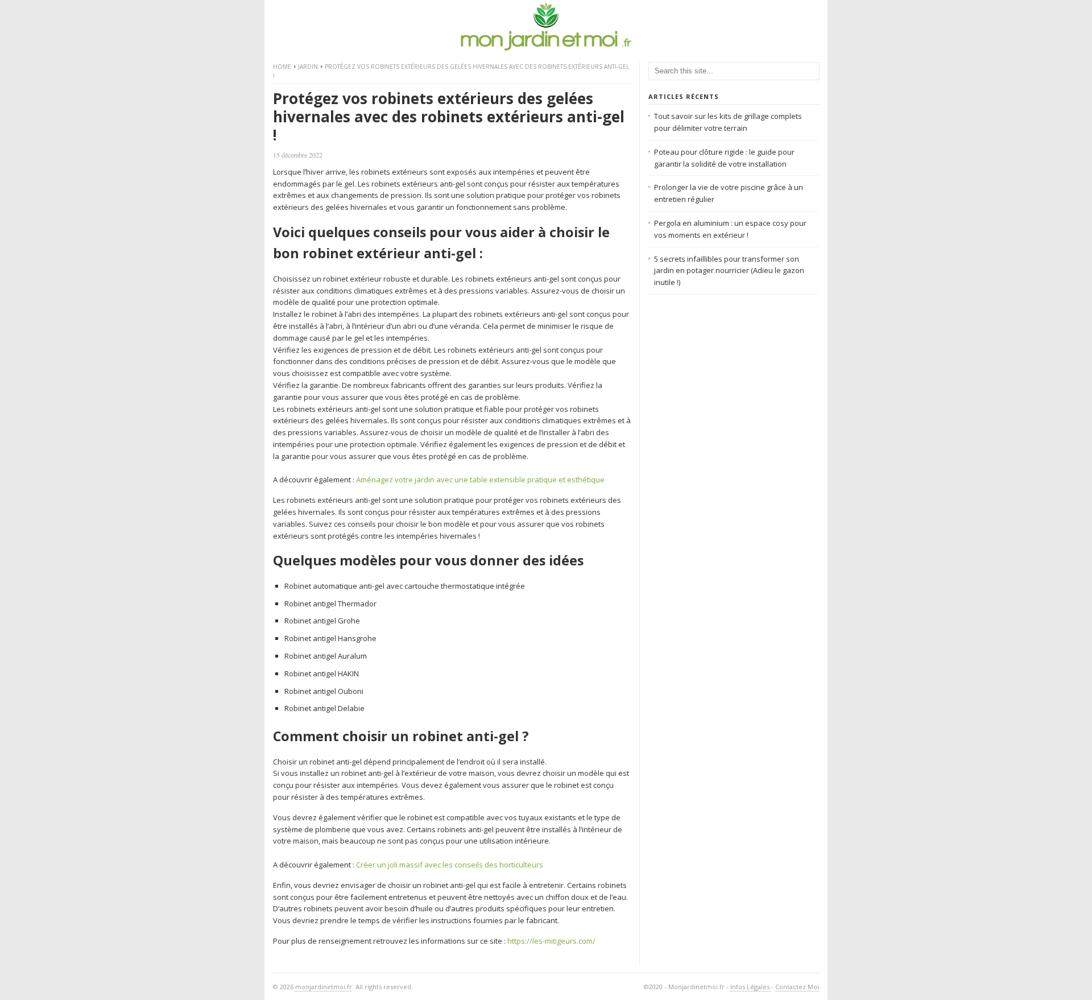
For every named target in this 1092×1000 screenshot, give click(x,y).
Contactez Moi (797, 986)
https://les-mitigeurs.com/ (551, 941)
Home (282, 67)
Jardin (308, 67)
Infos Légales (750, 986)
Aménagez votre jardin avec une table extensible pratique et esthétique (480, 479)
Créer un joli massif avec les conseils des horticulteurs (449, 864)
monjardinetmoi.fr (323, 986)
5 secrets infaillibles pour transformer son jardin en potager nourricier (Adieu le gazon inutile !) (729, 271)
